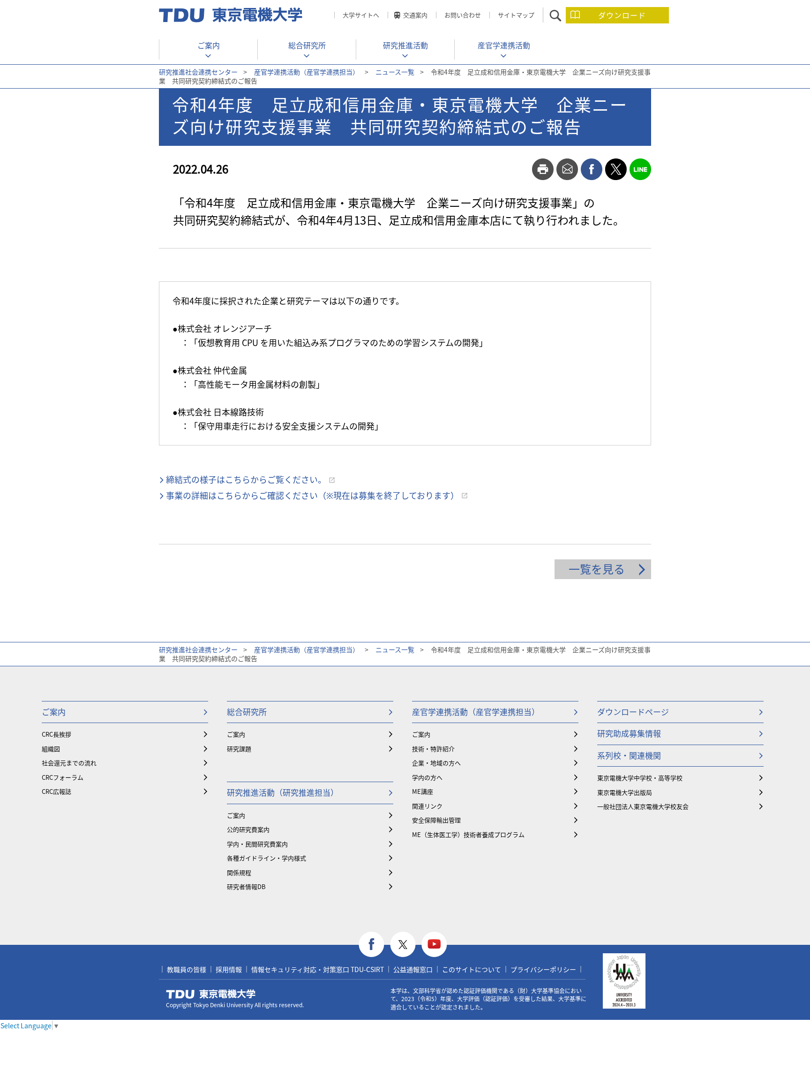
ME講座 (422, 791)
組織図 (51, 748)
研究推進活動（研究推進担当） (282, 792)
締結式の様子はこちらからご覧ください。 (246, 479)
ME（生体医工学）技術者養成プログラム (468, 834)
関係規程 (239, 872)
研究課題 (239, 748)
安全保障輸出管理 (436, 819)
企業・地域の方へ (436, 762)
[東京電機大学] (231, 15)
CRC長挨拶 (56, 734)
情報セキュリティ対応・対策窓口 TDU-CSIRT (317, 969)
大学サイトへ (361, 14)
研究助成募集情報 (629, 733)
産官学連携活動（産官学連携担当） (306, 71)
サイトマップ (516, 14)
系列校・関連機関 (629, 755)
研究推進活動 (405, 45)
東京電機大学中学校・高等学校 (639, 777)
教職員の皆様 (186, 969)
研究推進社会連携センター (198, 71)
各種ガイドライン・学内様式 (266, 857)
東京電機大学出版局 (624, 792)
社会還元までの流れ (69, 762)
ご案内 (208, 45)
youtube (434, 944)
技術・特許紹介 (433, 748)
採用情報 (229, 969)
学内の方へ (427, 777)
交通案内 (415, 14)
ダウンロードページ (633, 711)
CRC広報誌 (56, 791)
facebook (591, 169)
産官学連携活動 (504, 45)
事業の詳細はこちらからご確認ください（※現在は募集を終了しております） (312, 495)
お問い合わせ (462, 14)
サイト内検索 (563, 15)
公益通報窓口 (413, 969)
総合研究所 (307, 45)
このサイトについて (471, 969)
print (543, 169)
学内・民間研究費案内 (257, 843)
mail (567, 169)
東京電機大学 (211, 994)
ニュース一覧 (394, 71)
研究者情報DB (246, 886)
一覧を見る (597, 568)
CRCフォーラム (62, 777)
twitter (616, 169)
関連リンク (427, 805)
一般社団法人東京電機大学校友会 (643, 806)
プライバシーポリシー (543, 969)
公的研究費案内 (248, 829)
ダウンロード (622, 15)
